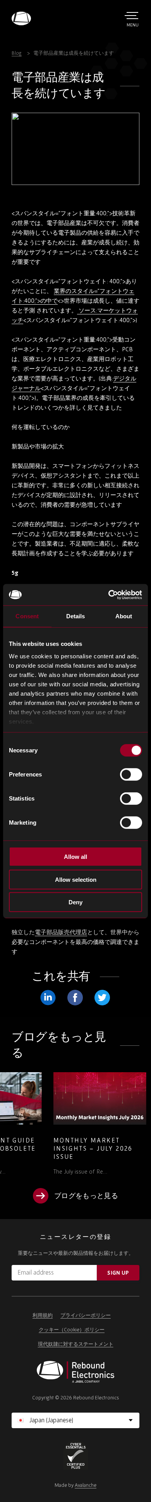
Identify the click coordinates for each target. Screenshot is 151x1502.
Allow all (75, 856)
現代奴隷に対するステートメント (75, 1344)
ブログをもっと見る (86, 1195)
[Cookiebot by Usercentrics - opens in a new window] (108, 595)
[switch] (131, 774)
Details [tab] (75, 616)
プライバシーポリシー (85, 1315)
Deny (75, 902)
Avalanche (85, 1485)
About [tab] (123, 616)
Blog (17, 53)
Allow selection (75, 879)
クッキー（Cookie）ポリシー (72, 1329)
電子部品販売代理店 (61, 932)
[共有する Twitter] (102, 997)
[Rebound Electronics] (21, 18)
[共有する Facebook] (75, 997)
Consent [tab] (27, 616)
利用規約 (43, 1315)
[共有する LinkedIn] (48, 997)
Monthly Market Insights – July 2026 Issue (52, 1148)
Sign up (118, 1272)
